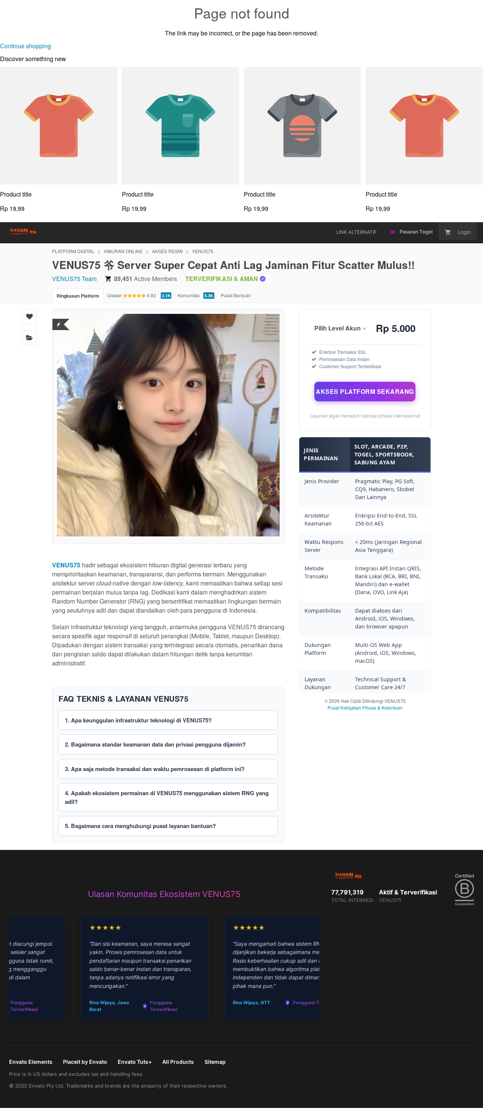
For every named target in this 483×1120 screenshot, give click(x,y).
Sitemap (215, 1062)
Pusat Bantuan (236, 295)
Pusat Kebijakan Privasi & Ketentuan (365, 707)
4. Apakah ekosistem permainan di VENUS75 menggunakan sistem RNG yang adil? (167, 797)
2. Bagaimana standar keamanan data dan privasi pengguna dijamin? (155, 744)
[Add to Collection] (29, 337)
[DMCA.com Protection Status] (58, 320)
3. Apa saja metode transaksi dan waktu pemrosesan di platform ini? (155, 769)
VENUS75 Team (74, 278)
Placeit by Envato (85, 1062)
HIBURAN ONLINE (123, 251)
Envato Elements (30, 1062)
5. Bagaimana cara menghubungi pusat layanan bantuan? (140, 826)
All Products (178, 1062)
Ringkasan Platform (78, 295)
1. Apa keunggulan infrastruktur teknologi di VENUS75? (138, 720)
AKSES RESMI (167, 251)
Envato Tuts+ (135, 1062)
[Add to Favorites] (29, 316)
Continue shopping (25, 45)
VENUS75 (202, 251)
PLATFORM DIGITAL (73, 251)
